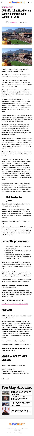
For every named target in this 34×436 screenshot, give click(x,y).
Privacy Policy (17, 430)
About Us (8, 428)
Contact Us (14, 428)
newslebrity (13, 22)
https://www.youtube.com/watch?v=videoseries (15, 304)
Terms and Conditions (23, 428)
